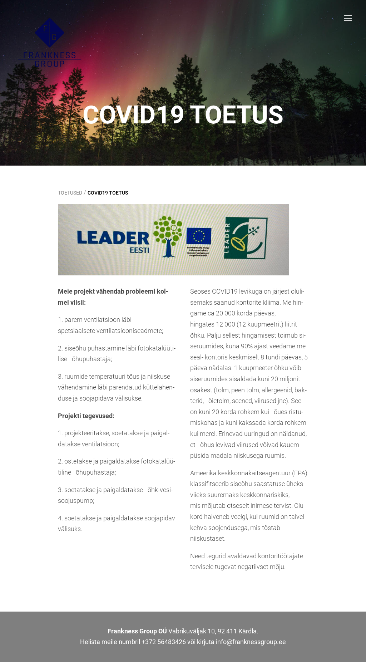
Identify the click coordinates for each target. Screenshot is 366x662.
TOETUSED (70, 193)
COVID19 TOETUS (108, 193)
